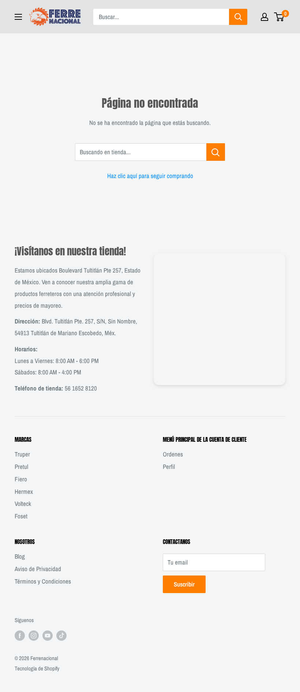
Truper (22, 454)
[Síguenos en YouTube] (47, 635)
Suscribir (184, 584)
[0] (279, 16)
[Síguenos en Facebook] (20, 635)
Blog (20, 556)
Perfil (169, 466)
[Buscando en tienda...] (215, 152)
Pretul (21, 466)
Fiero (21, 479)
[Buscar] (238, 17)
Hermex (24, 491)
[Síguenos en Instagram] (34, 635)
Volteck (23, 503)
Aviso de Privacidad (38, 569)
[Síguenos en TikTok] (61, 635)
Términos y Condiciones (43, 581)
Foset (21, 516)
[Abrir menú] (18, 17)
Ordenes (173, 454)
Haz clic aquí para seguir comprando (150, 175)
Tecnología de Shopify (37, 668)
